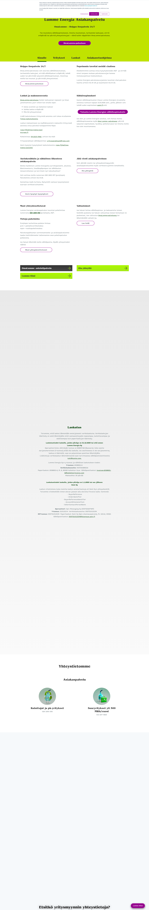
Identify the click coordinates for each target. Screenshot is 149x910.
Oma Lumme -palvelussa (107, 121)
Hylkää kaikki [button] (104, 14)
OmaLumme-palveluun (34, 84)
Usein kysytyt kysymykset (36, 194)
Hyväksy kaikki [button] (94, 14)
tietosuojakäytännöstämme (91, 5)
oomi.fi (100, 105)
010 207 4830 (101, 715)
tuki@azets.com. (74, 458)
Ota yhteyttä (87, 171)
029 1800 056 (47, 711)
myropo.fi (24, 132)
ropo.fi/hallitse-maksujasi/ (31, 130)
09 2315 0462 (36, 136)
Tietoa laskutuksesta (29, 119)
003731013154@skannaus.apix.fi (82, 516)
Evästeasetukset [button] (84, 14)
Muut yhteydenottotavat (36, 250)
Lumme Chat (138, 906)
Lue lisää (85, 223)
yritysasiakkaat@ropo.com (58, 141)
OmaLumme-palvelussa (29, 100)
